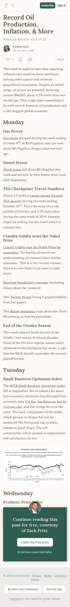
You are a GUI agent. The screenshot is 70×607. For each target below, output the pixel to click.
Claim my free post (35, 542)
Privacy (36, 575)
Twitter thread (21, 297)
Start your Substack (24, 589)
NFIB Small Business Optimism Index (37, 385)
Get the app (54, 589)
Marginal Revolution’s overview (25, 282)
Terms (48, 575)
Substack (16, 599)
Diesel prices (12, 169)
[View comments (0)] (20, 59)
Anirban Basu (20, 46)
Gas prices (10, 138)
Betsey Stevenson (22, 311)
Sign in (62, 5)
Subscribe (47, 5)
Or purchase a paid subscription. (35, 552)
